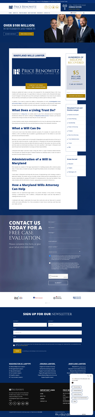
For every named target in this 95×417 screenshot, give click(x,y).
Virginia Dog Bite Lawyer (47, 377)
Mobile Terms (56, 268)
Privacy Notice (24, 345)
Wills (69, 147)
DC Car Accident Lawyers (15, 373)
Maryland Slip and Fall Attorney (78, 371)
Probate (70, 131)
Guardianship (71, 123)
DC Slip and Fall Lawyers (15, 371)
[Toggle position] (88, 376)
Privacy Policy (66, 259)
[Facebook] (46, 7)
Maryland (70, 164)
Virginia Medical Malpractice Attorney (47, 375)
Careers (42, 398)
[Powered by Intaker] (84, 414)
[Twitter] (49, 7)
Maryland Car (79, 366)
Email (14, 328)
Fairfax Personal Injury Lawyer (47, 368)
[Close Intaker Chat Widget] (91, 376)
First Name (16, 321)
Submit (17, 351)
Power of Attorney (73, 127)
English (74, 12)
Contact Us (47, 12)
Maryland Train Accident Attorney (77, 368)
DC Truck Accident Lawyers (16, 377)
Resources (39, 12)
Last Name (51, 321)
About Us (15, 12)
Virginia (70, 168)
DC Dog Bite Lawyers (14, 375)
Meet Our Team (32, 12)
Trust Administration (73, 139)
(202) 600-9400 (27, 247)
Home (10, 12)
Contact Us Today (36, 86)
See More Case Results (10, 34)
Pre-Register (45, 1)
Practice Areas (23, 12)
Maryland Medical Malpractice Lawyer (76, 373)
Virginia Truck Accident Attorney (47, 371)
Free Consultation (26, 34)
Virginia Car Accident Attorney (47, 366)
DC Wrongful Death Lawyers (16, 368)
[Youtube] (53, 7)
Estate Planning (72, 118)
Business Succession (73, 114)
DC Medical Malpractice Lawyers (17, 366)
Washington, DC (72, 172)
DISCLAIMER (40, 412)
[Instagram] (27, 403)
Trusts (70, 143)
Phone (14, 336)
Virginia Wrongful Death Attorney (47, 373)
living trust (24, 114)
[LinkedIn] (57, 7)
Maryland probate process (42, 115)
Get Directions (66, 401)
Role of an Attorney (73, 135)
